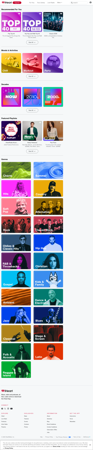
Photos (26, 427)
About (48, 416)
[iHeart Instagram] (8, 409)
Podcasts (3, 421)
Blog (48, 421)
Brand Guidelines (51, 424)
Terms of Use (76, 437)
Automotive (73, 416)
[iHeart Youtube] (11, 409)
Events (26, 421)
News (25, 416)
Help (41, 437)
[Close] (90, 445)
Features (26, 419)
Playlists (3, 427)
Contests (26, 424)
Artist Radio (4, 424)
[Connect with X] (5, 409)
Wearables (72, 421)
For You (31, 3)
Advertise (49, 419)
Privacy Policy (49, 437)
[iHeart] (6, 2)
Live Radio (51, 3)
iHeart (2, 416)
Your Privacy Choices (61, 437)
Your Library (41, 3)
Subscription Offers (52, 429)
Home (71, 419)
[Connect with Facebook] (2, 409)
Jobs (48, 432)
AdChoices (86, 437)
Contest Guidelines (52, 427)
